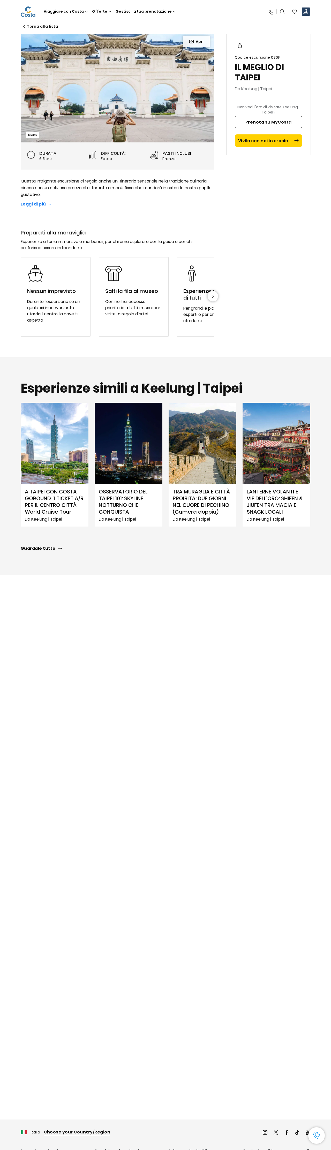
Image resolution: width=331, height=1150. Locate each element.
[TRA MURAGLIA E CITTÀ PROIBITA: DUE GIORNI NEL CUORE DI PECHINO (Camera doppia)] (202, 464)
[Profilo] (306, 11)
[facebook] (286, 1133)
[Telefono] (271, 12)
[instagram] (265, 1133)
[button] (294, 11)
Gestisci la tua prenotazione (144, 11)
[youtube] (308, 1133)
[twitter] (276, 1133)
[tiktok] (297, 1133)
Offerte (99, 11)
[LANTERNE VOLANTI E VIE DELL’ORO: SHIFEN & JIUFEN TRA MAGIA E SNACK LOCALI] (276, 464)
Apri (200, 41)
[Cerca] (282, 12)
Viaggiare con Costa (64, 11)
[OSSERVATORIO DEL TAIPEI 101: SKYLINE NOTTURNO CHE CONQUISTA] (128, 464)
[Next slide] (213, 296)
